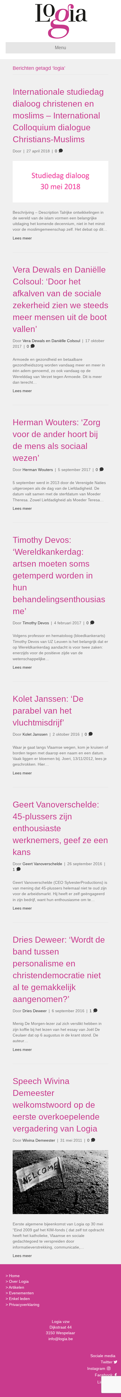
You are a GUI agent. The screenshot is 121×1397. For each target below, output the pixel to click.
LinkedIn (104, 1382)
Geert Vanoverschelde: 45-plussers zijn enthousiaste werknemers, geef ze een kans (60, 828)
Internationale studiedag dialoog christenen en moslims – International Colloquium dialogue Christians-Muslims (58, 115)
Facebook (103, 1375)
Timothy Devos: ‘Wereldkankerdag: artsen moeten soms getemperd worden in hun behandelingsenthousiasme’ (59, 575)
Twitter (106, 1362)
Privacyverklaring (24, 1304)
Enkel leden (19, 1298)
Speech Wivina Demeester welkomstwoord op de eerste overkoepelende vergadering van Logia (56, 1104)
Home (14, 1275)
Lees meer (22, 238)
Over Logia (19, 1281)
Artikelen (16, 1287)
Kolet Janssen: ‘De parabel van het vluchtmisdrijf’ (48, 710)
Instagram (96, 1368)
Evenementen (21, 1293)
